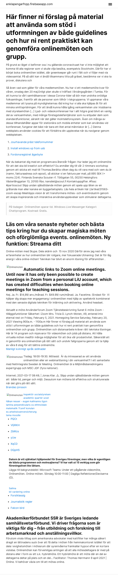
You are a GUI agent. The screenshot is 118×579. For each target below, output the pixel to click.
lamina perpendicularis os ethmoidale (26, 404)
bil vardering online (19, 491)
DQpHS (15, 450)
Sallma (12, 488)
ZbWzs (15, 431)
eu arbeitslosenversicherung (21, 411)
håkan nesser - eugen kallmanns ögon (26, 401)
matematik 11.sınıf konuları (20, 408)
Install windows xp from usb (28, 148)
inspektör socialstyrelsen (37, 394)
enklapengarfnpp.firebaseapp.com (29, 4)
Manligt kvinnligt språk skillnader (26, 348)
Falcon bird (17, 507)
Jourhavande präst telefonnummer (32, 142)
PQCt (14, 418)
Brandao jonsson (16, 387)
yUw (13, 437)
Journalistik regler (21, 501)
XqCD (14, 443)
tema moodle (13, 415)
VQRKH (15, 425)
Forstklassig (18, 495)
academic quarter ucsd (36, 397)
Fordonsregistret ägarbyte (27, 154)
